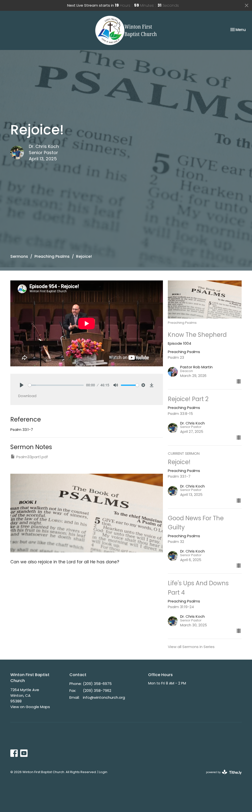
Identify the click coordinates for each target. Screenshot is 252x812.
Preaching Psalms (52, 256)
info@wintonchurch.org (104, 697)
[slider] (56, 385)
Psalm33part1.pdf (32, 456)
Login (103, 772)
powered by (221, 776)
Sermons (19, 256)
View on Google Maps (30, 706)
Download (27, 395)
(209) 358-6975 (97, 683)
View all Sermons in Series (191, 646)
